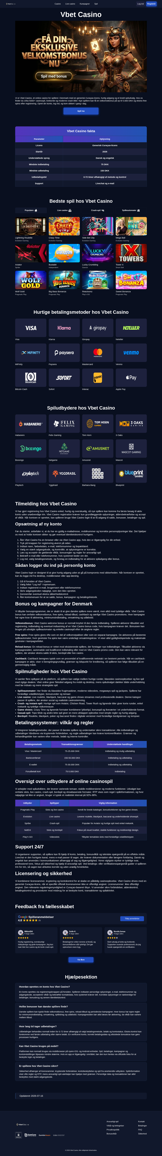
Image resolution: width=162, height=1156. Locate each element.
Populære (29, 210)
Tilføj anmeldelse (132, 919)
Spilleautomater (129, 210)
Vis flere (81, 960)
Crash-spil (95, 210)
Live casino (62, 210)
